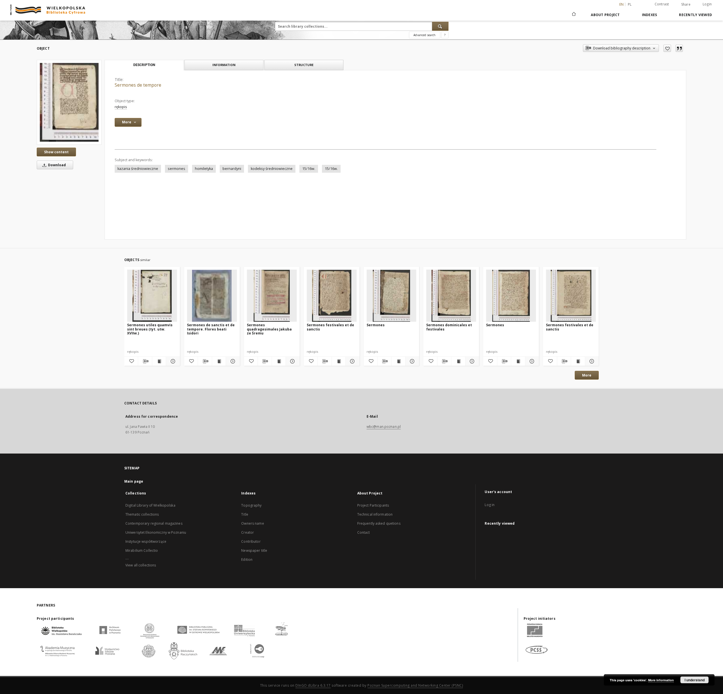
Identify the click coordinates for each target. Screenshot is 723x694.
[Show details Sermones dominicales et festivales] (471, 361)
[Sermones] (391, 296)
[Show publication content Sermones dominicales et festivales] (458, 361)
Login (707, 4)
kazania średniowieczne (137, 168)
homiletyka (204, 168)
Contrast (662, 4)
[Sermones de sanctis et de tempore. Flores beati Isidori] (212, 296)
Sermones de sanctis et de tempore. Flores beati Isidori (211, 329)
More (586, 375)
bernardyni (232, 168)
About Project (605, 14)
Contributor (250, 541)
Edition (246, 559)
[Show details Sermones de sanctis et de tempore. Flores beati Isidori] (232, 361)
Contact (363, 532)
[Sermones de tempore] (69, 102)
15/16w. (308, 168)
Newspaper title (254, 550)
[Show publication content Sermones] (398, 361)
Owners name (252, 523)
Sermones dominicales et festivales (449, 327)
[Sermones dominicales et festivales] (451, 296)
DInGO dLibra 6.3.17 (313, 685)
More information (661, 680)
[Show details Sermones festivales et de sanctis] (351, 361)
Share (686, 4)
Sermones (376, 325)
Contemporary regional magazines (153, 523)
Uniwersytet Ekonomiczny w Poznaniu (155, 532)
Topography (251, 505)
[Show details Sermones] (411, 361)
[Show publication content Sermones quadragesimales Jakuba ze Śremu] (279, 361)
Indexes (649, 14)
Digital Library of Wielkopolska (150, 505)
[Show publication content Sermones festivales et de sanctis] (338, 361)
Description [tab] (144, 65)
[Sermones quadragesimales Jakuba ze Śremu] (272, 296)
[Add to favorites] (667, 48)
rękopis (121, 106)
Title (244, 514)
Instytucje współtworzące (145, 541)
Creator (247, 532)
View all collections (140, 565)
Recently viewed (695, 14)
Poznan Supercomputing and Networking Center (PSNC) (415, 685)
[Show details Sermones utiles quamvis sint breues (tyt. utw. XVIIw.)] (172, 361)
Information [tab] (224, 65)
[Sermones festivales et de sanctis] (331, 296)
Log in (490, 504)
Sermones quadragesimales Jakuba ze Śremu (269, 329)
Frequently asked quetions (378, 523)
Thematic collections (142, 514)
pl (630, 4)
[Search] (440, 26)
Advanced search (424, 35)
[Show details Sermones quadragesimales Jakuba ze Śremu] (292, 361)
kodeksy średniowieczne (272, 168)
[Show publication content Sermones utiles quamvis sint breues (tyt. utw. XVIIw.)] (159, 361)
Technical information (375, 514)
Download (56, 165)
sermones (176, 168)
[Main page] (573, 14)
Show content (56, 152)
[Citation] (679, 48)
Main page (133, 481)
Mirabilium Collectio (141, 550)
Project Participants (373, 505)
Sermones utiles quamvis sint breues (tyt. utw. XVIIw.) (150, 329)
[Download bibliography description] (145, 361)
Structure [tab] (303, 65)
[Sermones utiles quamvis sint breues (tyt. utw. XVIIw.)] (152, 296)
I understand (695, 679)
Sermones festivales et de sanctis (330, 327)
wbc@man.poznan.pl (384, 426)
